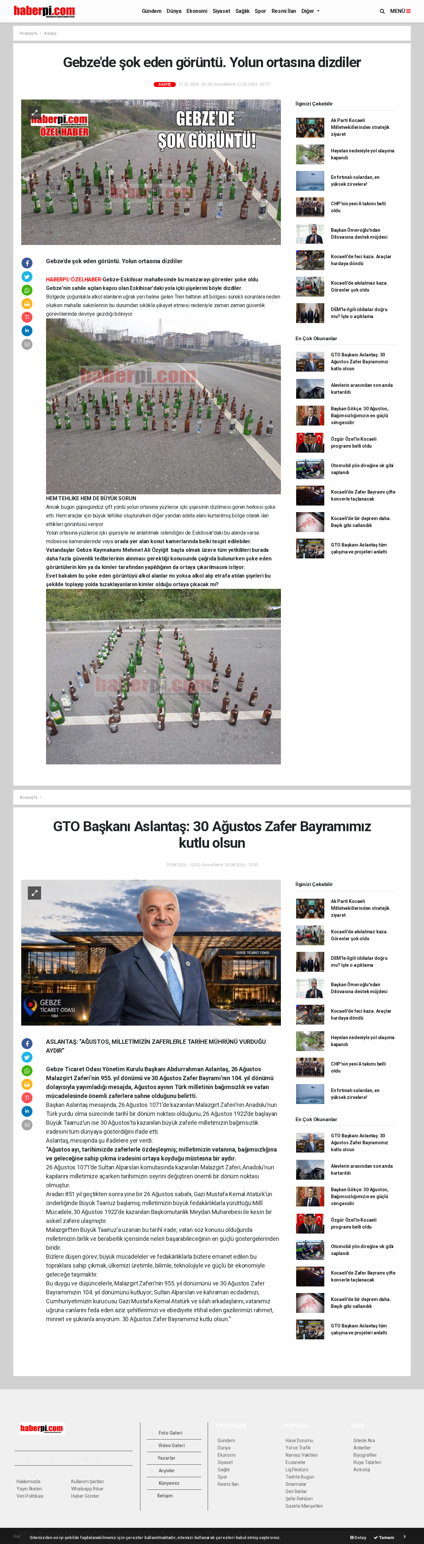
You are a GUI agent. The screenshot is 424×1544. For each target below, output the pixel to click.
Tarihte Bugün (300, 1477)
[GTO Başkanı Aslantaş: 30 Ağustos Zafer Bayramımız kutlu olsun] (151, 952)
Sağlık (243, 11)
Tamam (386, 1537)
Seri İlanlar (296, 1491)
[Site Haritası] (89, 1458)
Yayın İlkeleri (29, 1488)
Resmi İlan (284, 11)
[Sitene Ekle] (101, 1458)
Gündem (152, 11)
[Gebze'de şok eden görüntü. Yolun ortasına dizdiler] (151, 171)
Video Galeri (171, 1445)
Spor (260, 11)
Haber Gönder (85, 1496)
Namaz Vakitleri (302, 1455)
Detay (360, 1537)
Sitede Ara (364, 1440)
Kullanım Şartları (87, 1481)
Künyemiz (169, 1483)
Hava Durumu (299, 1440)
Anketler (362, 1447)
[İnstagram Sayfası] (42, 1458)
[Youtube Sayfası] (54, 1458)
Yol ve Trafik (298, 1447)
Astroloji (361, 1469)
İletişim (164, 1495)
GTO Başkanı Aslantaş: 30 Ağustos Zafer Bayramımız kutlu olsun (359, 361)
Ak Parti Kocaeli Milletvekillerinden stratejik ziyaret (360, 127)
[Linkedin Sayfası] (66, 1458)
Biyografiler (365, 1455)
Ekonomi (196, 11)
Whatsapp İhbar (87, 1488)
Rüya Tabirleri (367, 1462)
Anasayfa (29, 33)
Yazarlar (166, 1458)
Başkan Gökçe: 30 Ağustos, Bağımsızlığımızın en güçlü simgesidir (360, 415)
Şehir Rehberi (299, 1498)
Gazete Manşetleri (304, 1506)
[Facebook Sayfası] (20, 1458)
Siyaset (221, 11)
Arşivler (166, 1470)
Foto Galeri (170, 1433)
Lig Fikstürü (297, 1469)
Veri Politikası (30, 1496)
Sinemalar (296, 1484)
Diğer (308, 11)
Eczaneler (296, 1462)
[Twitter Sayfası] (30, 1458)
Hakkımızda (28, 1481)
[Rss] (77, 1458)
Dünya (174, 11)
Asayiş (50, 33)
